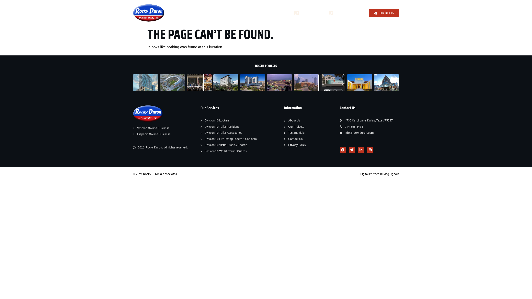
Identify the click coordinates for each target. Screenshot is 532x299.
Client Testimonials (252, 12)
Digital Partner (369, 174)
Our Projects (223, 12)
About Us (278, 12)
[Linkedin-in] (361, 150)
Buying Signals (389, 174)
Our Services (195, 12)
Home (176, 12)
